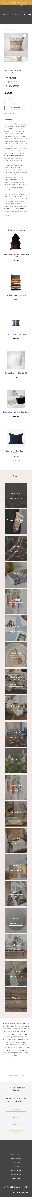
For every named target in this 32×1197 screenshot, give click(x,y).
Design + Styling (16, 1154)
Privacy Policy (16, 1178)
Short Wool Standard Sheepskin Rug (16, 255)
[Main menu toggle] (29, 14)
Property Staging (16, 1158)
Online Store (16, 1162)
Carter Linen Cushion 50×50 (16, 373)
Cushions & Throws (16, 30)
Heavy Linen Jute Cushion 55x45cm (16, 452)
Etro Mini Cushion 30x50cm (16, 295)
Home (16, 1146)
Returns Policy (16, 1174)
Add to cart (15, 108)
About (16, 1150)
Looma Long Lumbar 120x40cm (16, 412)
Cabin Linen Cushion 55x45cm (16, 334)
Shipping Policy (16, 1170)
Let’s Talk (16, 1166)
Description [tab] (8, 119)
